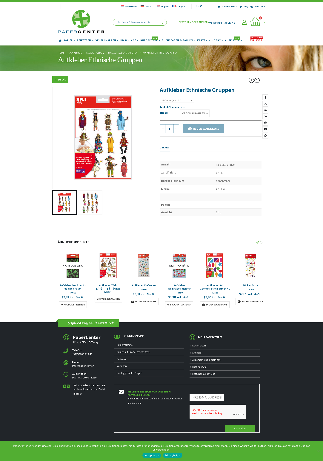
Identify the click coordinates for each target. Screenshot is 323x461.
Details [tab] (165, 147)
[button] (53, 138)
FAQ (246, 6)
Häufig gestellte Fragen (129, 373)
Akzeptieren (151, 455)
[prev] (251, 80)
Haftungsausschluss (203, 373)
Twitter (265, 104)
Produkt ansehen (145, 304)
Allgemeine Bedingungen (206, 359)
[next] (257, 80)
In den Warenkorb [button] (110, 301)
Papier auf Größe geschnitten (133, 352)
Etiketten (84, 40)
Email (265, 129)
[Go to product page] (73, 266)
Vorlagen (122, 366)
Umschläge (128, 40)
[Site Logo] (81, 22)
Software (122, 359)
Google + (265, 116)
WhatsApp (265, 136)
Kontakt (260, 6)
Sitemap (197, 352)
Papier (68, 40)
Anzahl (164, 113)
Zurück (62, 79)
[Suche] (161, 22)
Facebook (265, 97)
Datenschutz (199, 366)
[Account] (244, 22)
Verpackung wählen (72, 299)
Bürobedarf (149, 40)
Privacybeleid (173, 455)
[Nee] (318, 451)
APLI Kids (256, 40)
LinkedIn (265, 110)
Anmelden (240, 428)
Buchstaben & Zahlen (177, 40)
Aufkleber (232, 40)
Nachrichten (229, 6)
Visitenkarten (106, 40)
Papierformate (125, 344)
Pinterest (265, 123)
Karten (202, 40)
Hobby (216, 40)
